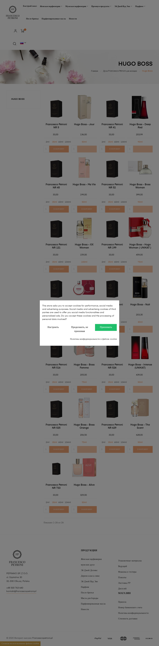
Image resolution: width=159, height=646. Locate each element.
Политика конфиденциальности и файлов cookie (93, 339)
